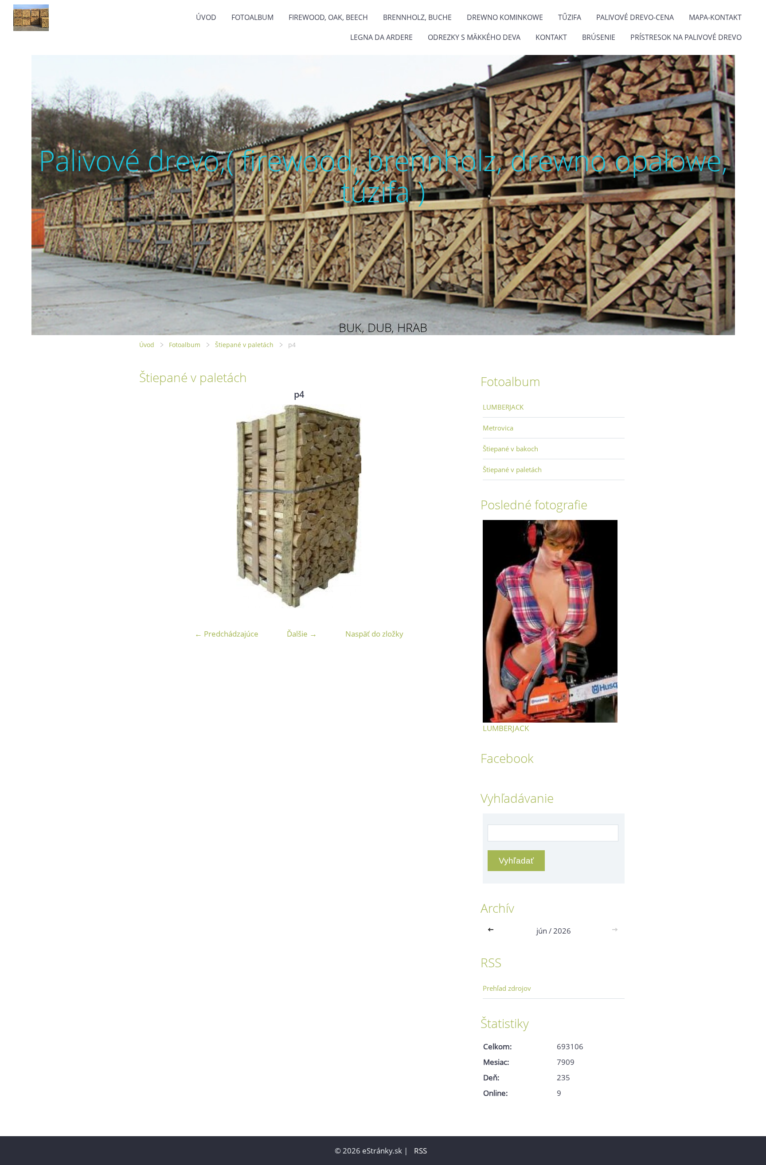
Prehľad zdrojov (507, 988)
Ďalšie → (302, 634)
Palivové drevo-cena (635, 17)
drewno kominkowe (505, 17)
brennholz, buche (417, 17)
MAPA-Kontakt (715, 17)
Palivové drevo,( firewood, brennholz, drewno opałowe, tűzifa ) (383, 176)
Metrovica (498, 427)
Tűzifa (569, 17)
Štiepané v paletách (244, 344)
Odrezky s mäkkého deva (474, 37)
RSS (420, 1150)
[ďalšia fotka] (444, 506)
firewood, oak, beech (328, 17)
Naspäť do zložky (374, 634)
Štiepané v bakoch (510, 448)
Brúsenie (598, 37)
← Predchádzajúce (226, 634)
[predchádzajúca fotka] (154, 506)
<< (492, 931)
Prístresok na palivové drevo (686, 37)
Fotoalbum (252, 17)
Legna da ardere (381, 37)
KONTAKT (551, 37)
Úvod (206, 17)
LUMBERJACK (503, 407)
